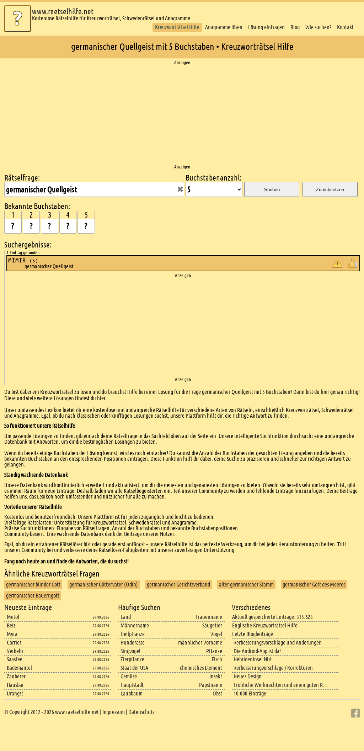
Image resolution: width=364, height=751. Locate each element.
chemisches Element (201, 668)
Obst (217, 693)
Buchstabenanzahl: (213, 178)
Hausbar (15, 685)
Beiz (11, 625)
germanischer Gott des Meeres (314, 584)
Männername (135, 625)
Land (126, 617)
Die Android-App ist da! (257, 651)
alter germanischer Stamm (246, 584)
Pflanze (214, 651)
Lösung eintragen (266, 27)
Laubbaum (132, 693)
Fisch (217, 659)
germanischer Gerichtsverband (178, 584)
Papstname (210, 685)
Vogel (216, 634)
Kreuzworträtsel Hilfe (177, 27)
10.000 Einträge (250, 693)
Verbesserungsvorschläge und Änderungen (278, 642)
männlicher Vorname (200, 642)
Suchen (272, 189)
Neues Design (248, 676)
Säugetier (212, 625)
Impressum (113, 712)
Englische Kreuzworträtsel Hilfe (265, 625)
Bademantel (19, 668)
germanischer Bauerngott (32, 595)
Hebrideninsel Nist (253, 659)
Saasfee (14, 659)
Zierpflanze (132, 659)
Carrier (14, 642)
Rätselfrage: (22, 178)
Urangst (15, 693)
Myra (12, 634)
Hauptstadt (132, 685)
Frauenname (209, 617)
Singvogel (130, 651)
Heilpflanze (133, 634)
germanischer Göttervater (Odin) (103, 584)
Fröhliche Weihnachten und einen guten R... (280, 685)
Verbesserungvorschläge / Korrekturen (273, 668)
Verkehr (15, 651)
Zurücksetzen (330, 189)
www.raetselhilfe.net (62, 11)
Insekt (215, 676)
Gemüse (129, 676)
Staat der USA (134, 668)
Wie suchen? (318, 27)
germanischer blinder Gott (33, 584)
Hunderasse (133, 642)
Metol (13, 617)
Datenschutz (141, 712)
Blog (295, 27)
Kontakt (345, 27)
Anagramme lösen (223, 27)
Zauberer (16, 676)
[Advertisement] (182, 115)
